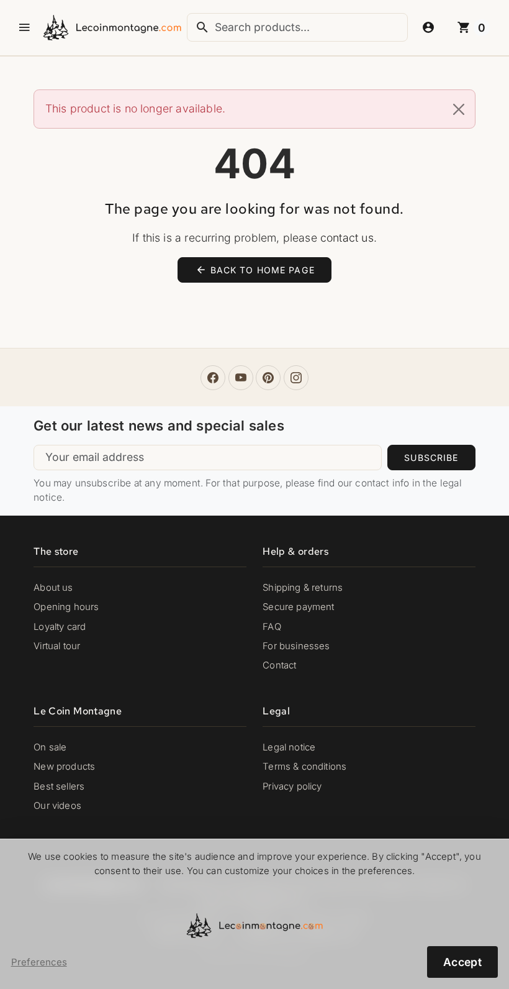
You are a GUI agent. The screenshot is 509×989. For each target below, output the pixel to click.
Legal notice (289, 747)
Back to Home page (255, 269)
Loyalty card (60, 626)
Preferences (39, 962)
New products (64, 766)
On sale (50, 747)
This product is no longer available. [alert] (135, 108)
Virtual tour (57, 646)
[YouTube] (240, 377)
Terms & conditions (304, 766)
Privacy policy (292, 786)
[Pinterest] (268, 377)
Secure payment (298, 607)
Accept (462, 961)
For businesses (296, 646)
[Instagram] (296, 377)
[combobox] (297, 27)
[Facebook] (212, 377)
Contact (279, 665)
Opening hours (66, 607)
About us (53, 587)
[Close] (458, 109)
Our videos (57, 805)
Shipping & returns (303, 587)
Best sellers (59, 786)
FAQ (272, 626)
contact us (347, 237)
